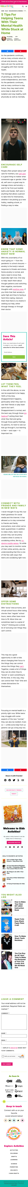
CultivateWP (14, 1185)
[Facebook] (14, 847)
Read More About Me (14, 842)
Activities (14, 1150)
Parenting (14, 1167)
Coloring (14, 1153)
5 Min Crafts (14, 1173)
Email (4, 1040)
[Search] (23, 6)
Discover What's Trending (16, 10)
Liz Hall (10, 36)
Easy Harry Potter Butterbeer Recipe (15, 878)
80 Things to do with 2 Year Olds (15, 872)
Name (3, 1033)
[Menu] (26, 6)
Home (2, 10)
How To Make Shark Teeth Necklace (20, 938)
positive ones (18, 289)
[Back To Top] (4, 1101)
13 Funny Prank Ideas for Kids (16, 883)
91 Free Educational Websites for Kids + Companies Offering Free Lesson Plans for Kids (16, 867)
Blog (6, 10)
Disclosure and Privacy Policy (10, 1183)
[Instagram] (6, 847)
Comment (5, 1013)
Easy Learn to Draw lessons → (18, 2)
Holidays (14, 1170)
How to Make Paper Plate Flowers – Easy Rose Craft (15, 860)
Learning (14, 1159)
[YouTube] (10, 847)
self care (22, 174)
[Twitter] (18, 847)
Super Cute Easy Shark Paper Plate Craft (19, 922)
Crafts (14, 1156)
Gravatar (14, 1048)
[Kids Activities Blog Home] (7, 6)
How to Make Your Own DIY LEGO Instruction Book (20, 906)
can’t (22, 666)
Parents (14, 793)
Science (14, 1163)
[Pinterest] (22, 847)
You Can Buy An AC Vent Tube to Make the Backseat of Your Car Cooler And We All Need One (20, 960)
